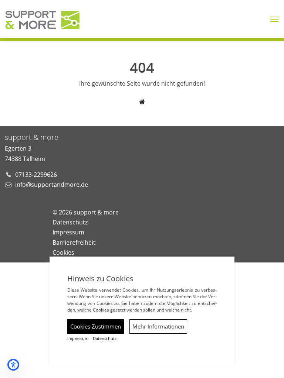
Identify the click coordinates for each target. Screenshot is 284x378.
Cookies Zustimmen (95, 326)
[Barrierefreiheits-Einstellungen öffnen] (13, 365)
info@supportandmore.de (51, 185)
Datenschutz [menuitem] (70, 222)
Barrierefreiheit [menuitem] (74, 242)
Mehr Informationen (158, 326)
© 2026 (86, 212)
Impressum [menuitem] (68, 232)
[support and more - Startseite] (43, 19)
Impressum (77, 338)
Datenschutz (104, 338)
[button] (274, 19)
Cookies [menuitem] (63, 252)
